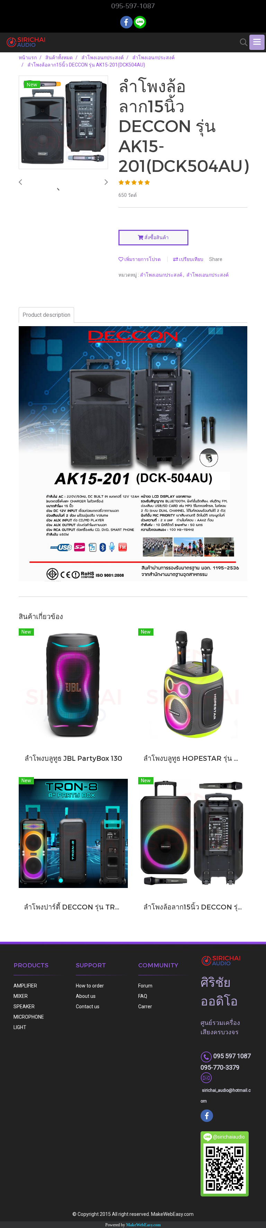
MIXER (21, 996)
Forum (145, 986)
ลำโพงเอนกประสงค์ (161, 275)
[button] (241, 42)
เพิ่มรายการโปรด (142, 259)
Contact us (87, 1006)
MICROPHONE (29, 1017)
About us (86, 996)
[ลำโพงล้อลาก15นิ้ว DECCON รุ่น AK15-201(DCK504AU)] (63, 122)
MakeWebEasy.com (143, 1224)
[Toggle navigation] (257, 42)
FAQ (142, 996)
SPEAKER (24, 1006)
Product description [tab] (46, 315)
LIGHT (20, 1027)
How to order (90, 986)
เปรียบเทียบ (190, 259)
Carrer (145, 1006)
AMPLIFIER (25, 986)
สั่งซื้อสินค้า (156, 237)
